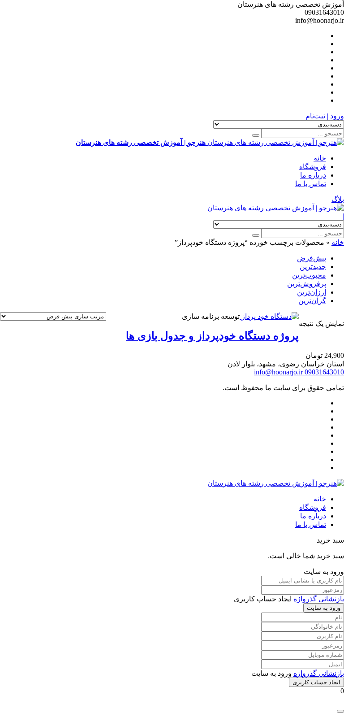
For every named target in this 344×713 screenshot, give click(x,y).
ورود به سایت (323, 607)
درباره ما (313, 175)
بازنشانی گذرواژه (318, 599)
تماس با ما (310, 183)
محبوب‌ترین (309, 275)
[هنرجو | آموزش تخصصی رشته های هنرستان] (275, 208)
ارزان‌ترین (311, 292)
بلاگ (337, 199)
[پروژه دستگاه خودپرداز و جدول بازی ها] (269, 316)
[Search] (255, 135)
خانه (320, 158)
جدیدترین (313, 266)
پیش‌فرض (311, 258)
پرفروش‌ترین (306, 283)
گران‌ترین (312, 300)
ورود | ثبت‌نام (324, 116)
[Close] (340, 711)
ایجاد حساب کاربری (316, 682)
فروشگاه (312, 166)
